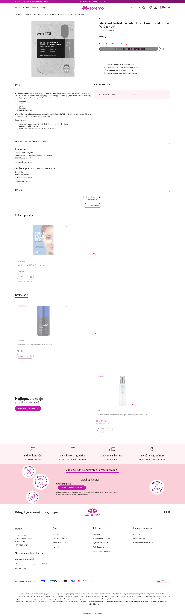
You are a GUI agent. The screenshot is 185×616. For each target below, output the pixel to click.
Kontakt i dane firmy (60, 543)
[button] (19, 7)
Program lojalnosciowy (32, 1)
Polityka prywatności (100, 547)
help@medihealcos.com (23, 162)
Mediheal (102, 19)
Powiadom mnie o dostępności (130, 49)
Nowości (35, 8)
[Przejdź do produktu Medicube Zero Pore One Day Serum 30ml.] (43, 321)
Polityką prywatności (82, 494)
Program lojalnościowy (101, 538)
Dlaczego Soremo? (60, 538)
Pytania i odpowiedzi (100, 543)
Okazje (43, 8)
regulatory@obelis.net (23, 181)
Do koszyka (23, 277)
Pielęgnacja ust (39, 15)
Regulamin (78, 492)
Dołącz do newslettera (72, 488)
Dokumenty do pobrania (102, 551)
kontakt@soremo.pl (24, 559)
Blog (46, 1)
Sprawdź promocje (28, 408)
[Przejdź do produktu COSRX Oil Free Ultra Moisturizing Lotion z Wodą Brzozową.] (122, 390)
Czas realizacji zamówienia (143, 543)
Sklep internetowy (91, 613)
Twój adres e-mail (63, 484)
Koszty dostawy (139, 538)
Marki (28, 8)
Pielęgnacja (27, 15)
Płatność (136, 534)
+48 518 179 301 (20, 568)
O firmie (56, 534)
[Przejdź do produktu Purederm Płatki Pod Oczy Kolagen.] (43, 241)
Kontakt (18, 1)
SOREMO (17, 15)
